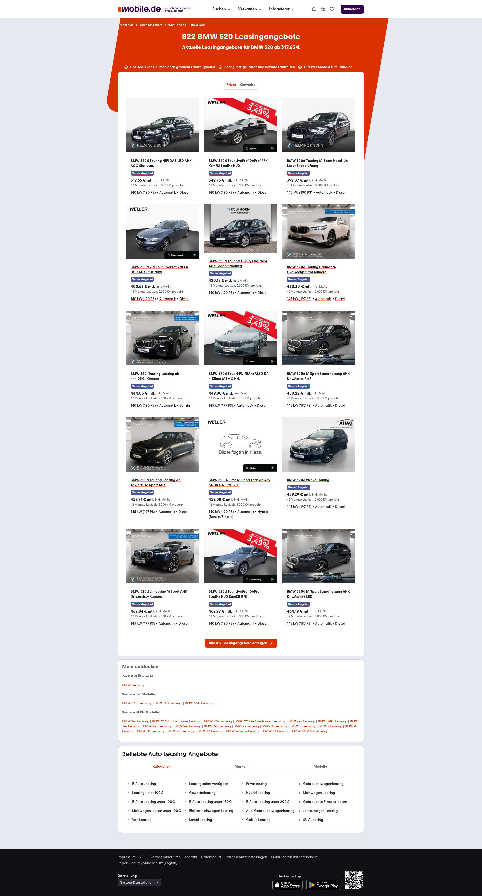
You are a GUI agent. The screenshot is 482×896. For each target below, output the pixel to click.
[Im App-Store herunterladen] (288, 885)
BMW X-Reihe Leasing (243, 731)
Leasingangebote (150, 25)
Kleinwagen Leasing (319, 793)
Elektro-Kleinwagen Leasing (211, 811)
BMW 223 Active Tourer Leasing (260, 721)
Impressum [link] (126, 857)
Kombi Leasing (200, 820)
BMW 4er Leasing (157, 726)
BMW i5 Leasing (302, 726)
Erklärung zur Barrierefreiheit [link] (294, 857)
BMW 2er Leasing (301, 721)
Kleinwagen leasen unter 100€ (156, 811)
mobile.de (127, 25)
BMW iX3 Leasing (210, 731)
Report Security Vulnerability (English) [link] (147, 863)
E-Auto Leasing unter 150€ (210, 802)
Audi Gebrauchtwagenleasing (270, 811)
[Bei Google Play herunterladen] (323, 885)
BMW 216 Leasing (218, 721)
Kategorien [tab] (162, 766)
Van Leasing (142, 820)
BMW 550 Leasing (199, 703)
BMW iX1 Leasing (150, 731)
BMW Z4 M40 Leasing (309, 731)
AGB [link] (142, 857)
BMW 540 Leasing (167, 703)
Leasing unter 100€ (147, 793)
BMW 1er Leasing (135, 721)
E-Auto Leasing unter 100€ (153, 802)
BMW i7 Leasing (329, 726)
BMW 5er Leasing (187, 726)
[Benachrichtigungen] (313, 9)
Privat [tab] (231, 85)
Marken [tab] (241, 766)
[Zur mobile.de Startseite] (159, 9)
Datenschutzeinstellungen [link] (246, 857)
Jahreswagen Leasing (320, 811)
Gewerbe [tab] (247, 85)
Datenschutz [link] (211, 857)
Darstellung (127, 876)
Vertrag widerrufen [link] (165, 857)
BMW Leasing (176, 25)
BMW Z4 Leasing (276, 731)
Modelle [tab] (320, 766)
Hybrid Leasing (258, 793)
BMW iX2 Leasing (180, 731)
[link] (323, 9)
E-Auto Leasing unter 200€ (267, 802)
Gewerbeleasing (202, 793)
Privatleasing (256, 784)
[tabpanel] (241, 802)
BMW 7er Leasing (217, 726)
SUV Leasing (313, 820)
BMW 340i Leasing (332, 721)
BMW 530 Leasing (136, 703)
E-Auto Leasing (144, 784)
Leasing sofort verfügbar (208, 784)
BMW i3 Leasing (246, 726)
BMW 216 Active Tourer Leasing (177, 721)
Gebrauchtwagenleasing (323, 784)
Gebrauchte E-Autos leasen (325, 802)
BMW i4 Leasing (274, 726)
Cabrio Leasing (258, 820)
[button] (162, 149)
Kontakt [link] (191, 857)
